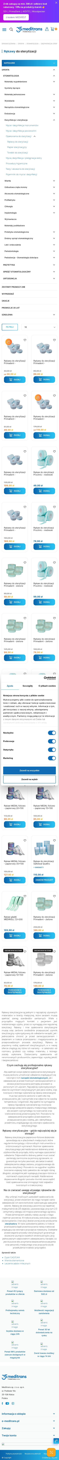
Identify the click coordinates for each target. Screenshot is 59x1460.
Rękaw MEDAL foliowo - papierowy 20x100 (15, 806)
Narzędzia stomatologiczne (17, 107)
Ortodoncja (10, 278)
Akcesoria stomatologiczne (17, 193)
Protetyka (9, 265)
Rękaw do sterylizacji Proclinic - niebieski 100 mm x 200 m (43, 586)
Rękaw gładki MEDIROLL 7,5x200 (13, 918)
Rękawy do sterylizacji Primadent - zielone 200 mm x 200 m (44, 919)
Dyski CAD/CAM (12, 1257)
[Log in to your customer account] (25, 340)
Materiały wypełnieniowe (16, 81)
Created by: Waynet (49, 1458)
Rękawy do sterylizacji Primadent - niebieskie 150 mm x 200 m (15, 476)
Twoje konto (9, 1435)
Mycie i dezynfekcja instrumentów (22, 125)
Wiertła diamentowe (14, 1260)
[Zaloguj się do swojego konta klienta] (47, 29)
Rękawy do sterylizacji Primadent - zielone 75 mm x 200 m (44, 641)
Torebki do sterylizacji (17, 152)
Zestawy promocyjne (13, 287)
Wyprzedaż (8, 294)
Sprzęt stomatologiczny (17, 272)
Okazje (5, 301)
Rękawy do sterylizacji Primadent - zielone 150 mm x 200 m (44, 975)
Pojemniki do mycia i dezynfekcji (21, 174)
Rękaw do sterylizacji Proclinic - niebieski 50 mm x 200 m (43, 474)
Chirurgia (9, 206)
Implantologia (11, 213)
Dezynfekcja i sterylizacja (16, 120)
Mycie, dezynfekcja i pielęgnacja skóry (24, 158)
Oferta (5, 70)
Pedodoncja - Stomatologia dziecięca (21, 257)
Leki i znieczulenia (13, 245)
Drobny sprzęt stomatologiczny (19, 238)
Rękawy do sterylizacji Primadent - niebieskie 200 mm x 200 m (44, 420)
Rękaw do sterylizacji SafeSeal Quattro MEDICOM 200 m (43, 863)
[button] (51, 1452)
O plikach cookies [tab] (47, 686)
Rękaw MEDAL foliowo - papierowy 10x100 (15, 973)
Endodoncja (10, 113)
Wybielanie (9, 101)
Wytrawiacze (10, 219)
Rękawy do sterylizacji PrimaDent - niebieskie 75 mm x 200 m (15, 420)
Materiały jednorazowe (15, 94)
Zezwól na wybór (29, 779)
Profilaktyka (10, 200)
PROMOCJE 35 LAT (11, 308)
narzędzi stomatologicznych (34, 1078)
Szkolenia (7, 314)
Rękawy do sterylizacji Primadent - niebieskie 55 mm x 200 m (15, 364)
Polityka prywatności (14, 1454)
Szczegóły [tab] (28, 686)
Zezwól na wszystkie (29, 770)
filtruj (10, 327)
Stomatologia (11, 76)
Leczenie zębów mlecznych (17, 1263)
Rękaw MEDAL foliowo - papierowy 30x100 (15, 862)
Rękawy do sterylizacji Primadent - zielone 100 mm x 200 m (15, 641)
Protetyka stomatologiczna (17, 232)
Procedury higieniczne (16, 163)
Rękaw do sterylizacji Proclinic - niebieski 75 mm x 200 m (43, 530)
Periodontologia (12, 251)
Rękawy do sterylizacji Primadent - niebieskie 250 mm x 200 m (15, 531)
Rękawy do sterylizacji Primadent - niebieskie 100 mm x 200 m (44, 364)
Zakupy (6, 1428)
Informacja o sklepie (14, 1413)
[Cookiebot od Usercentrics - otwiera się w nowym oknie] (44, 678)
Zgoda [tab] (10, 686)
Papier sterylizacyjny (17, 147)
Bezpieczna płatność (33, 1454)
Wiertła (8, 181)
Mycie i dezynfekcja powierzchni (21, 131)
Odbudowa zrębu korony (16, 187)
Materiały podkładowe (15, 225)
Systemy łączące (12, 88)
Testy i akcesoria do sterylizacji (20, 169)
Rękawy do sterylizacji (17, 142)
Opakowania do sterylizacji (18, 136)
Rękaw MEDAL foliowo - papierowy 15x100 (44, 806)
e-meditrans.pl (10, 1421)
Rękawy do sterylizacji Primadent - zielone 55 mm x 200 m (15, 586)
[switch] (52, 741)
